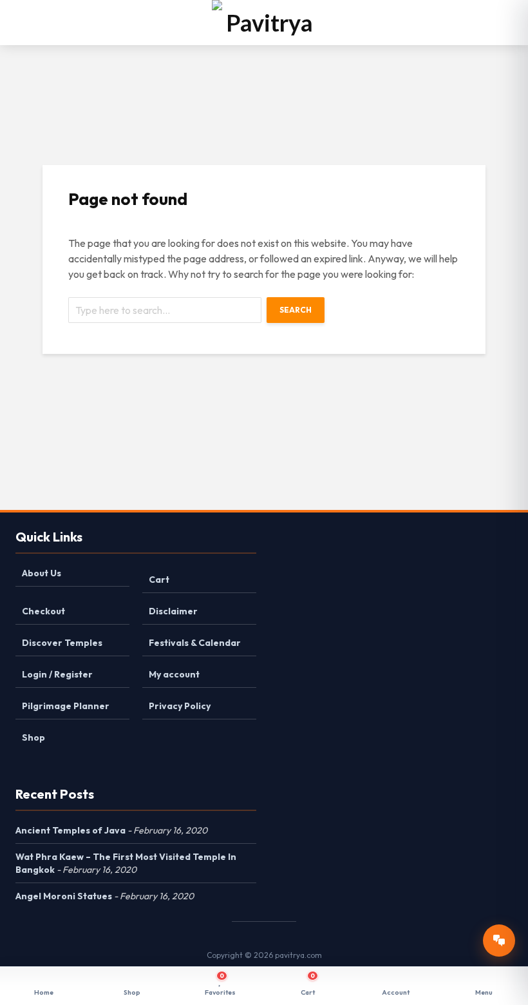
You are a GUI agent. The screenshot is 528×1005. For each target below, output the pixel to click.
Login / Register (57, 674)
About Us (41, 573)
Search (295, 310)
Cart (159, 579)
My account (174, 674)
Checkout (43, 611)
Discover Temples (62, 643)
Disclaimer (173, 611)
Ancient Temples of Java (70, 830)
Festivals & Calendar (195, 643)
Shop (33, 737)
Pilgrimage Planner (65, 706)
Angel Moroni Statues (63, 896)
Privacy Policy (180, 706)
